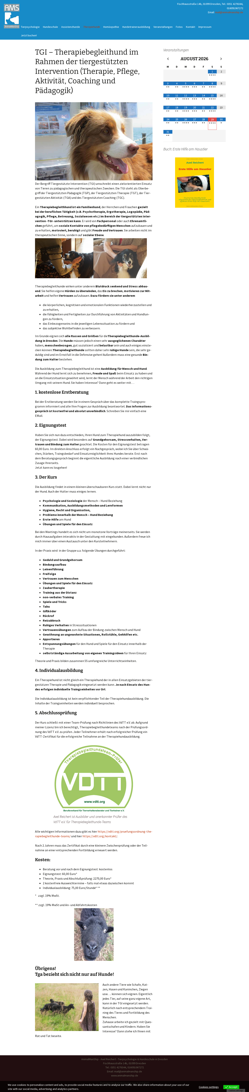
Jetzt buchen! (29, 35)
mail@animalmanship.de (229, 12)
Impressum (204, 27)
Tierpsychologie (30, 27)
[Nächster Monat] (221, 59)
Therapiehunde (91, 27)
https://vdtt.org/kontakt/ (99, 836)
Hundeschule (50, 27)
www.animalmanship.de (124, 1075)
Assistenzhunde (70, 27)
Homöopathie (111, 27)
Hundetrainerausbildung (136, 27)
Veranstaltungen (163, 27)
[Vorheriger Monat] (167, 59)
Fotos (179, 27)
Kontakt (190, 27)
